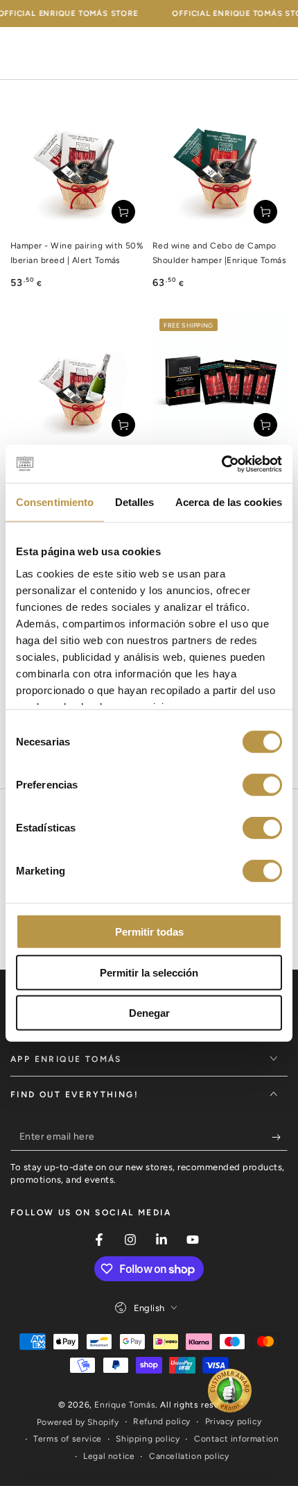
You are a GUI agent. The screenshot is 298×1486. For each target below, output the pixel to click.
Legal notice (108, 1456)
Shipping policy (147, 1439)
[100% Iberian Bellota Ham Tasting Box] (220, 379)
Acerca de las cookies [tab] (228, 502)
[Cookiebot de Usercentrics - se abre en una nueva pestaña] (221, 464)
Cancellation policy (189, 1456)
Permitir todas (149, 932)
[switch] (262, 785)
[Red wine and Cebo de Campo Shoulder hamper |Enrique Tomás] (220, 166)
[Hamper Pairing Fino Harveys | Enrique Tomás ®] (78, 379)
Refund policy (162, 1421)
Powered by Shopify (78, 1422)
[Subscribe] (280, 1137)
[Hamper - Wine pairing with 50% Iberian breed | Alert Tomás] (78, 166)
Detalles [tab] (135, 502)
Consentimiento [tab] (55, 502)
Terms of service (67, 1439)
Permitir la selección (149, 972)
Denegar (149, 1013)
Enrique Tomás (124, 1405)
